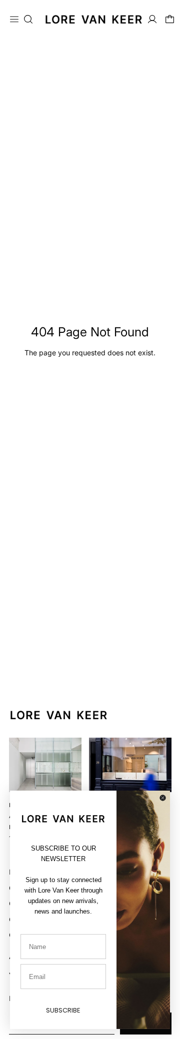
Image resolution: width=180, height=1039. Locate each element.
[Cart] (169, 19)
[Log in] (152, 19)
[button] (28, 19)
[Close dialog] (163, 798)
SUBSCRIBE (63, 1010)
